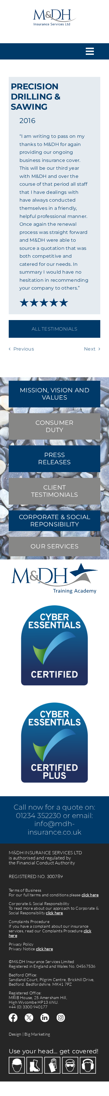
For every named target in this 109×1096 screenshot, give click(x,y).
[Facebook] (13, 1015)
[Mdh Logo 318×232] (54, 6)
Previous (23, 349)
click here (90, 894)
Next (90, 349)
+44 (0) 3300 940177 (28, 1006)
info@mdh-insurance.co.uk (55, 827)
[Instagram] (60, 1015)
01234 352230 (38, 815)
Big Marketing (37, 1034)
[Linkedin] (44, 1015)
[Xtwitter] (29, 1015)
